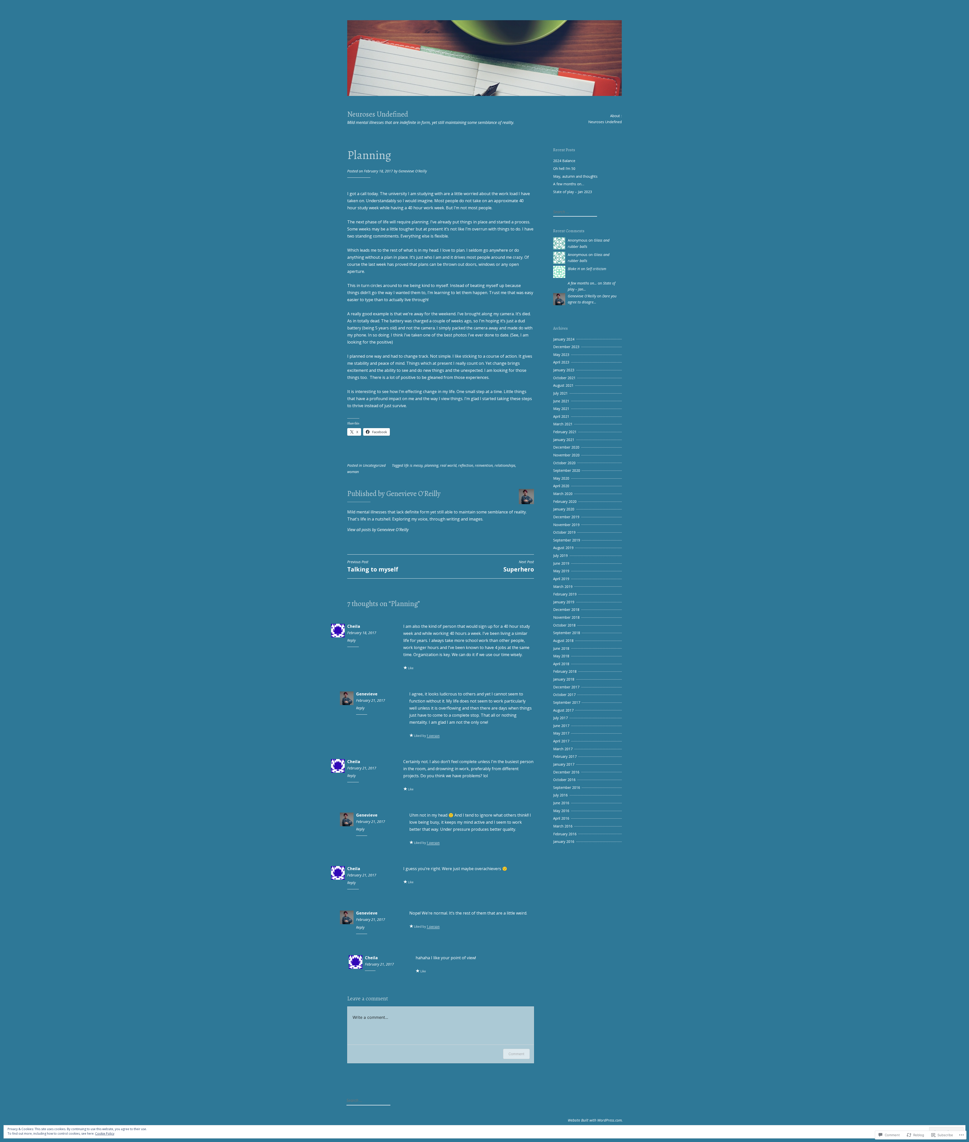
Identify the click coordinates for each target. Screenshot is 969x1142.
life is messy (413, 465)
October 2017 (564, 694)
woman (353, 471)
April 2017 (561, 741)
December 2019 (566, 516)
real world (448, 465)
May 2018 (561, 656)
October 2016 (564, 779)
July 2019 (560, 555)
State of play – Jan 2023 (572, 191)
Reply (351, 640)
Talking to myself (372, 566)
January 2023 (563, 370)
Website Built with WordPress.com (595, 1120)
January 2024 (563, 339)
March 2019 (563, 586)
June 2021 (561, 401)
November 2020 (566, 455)
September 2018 (566, 632)
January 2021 (563, 439)
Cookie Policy (104, 1133)
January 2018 (563, 679)
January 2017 (563, 764)
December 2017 (566, 687)
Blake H (574, 268)
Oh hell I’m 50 (564, 168)
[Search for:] (574, 212)
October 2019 (564, 532)
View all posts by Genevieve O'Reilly (378, 529)
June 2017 (561, 725)
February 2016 (565, 834)
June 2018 (561, 648)
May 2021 (561, 408)
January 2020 (563, 509)
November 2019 (566, 524)
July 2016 (560, 795)
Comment (516, 1054)
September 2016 (566, 787)
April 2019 (561, 578)
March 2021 (563, 424)
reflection (465, 465)
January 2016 (563, 841)
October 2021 (564, 377)
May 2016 (561, 810)
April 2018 (561, 663)
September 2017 (566, 702)
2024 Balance (564, 160)
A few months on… (568, 183)
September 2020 (566, 470)
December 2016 (566, 772)
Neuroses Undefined (377, 114)
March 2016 (563, 826)
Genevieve (367, 694)
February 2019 (565, 594)
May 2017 (561, 733)
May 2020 (561, 478)
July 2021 (560, 393)
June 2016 (561, 802)
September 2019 (566, 540)
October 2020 (564, 462)
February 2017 (565, 756)
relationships (505, 465)
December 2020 (566, 447)
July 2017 (560, 717)
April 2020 (561, 485)
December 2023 (566, 346)
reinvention (484, 465)
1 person (433, 736)
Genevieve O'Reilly (412, 171)
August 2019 (563, 547)
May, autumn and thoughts (575, 176)
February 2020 (565, 501)
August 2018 (563, 640)
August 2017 (563, 710)
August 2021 (563, 385)
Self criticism (596, 268)
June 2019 (561, 563)
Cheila (353, 626)
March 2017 (563, 748)
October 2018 (564, 625)
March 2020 (563, 493)
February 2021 (565, 431)
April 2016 (561, 818)
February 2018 (565, 671)
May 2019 (561, 570)
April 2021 (561, 416)
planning (431, 465)
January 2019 (563, 602)
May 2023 (561, 354)
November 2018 (566, 617)
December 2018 (566, 609)
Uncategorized (374, 465)
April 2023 (561, 362)
